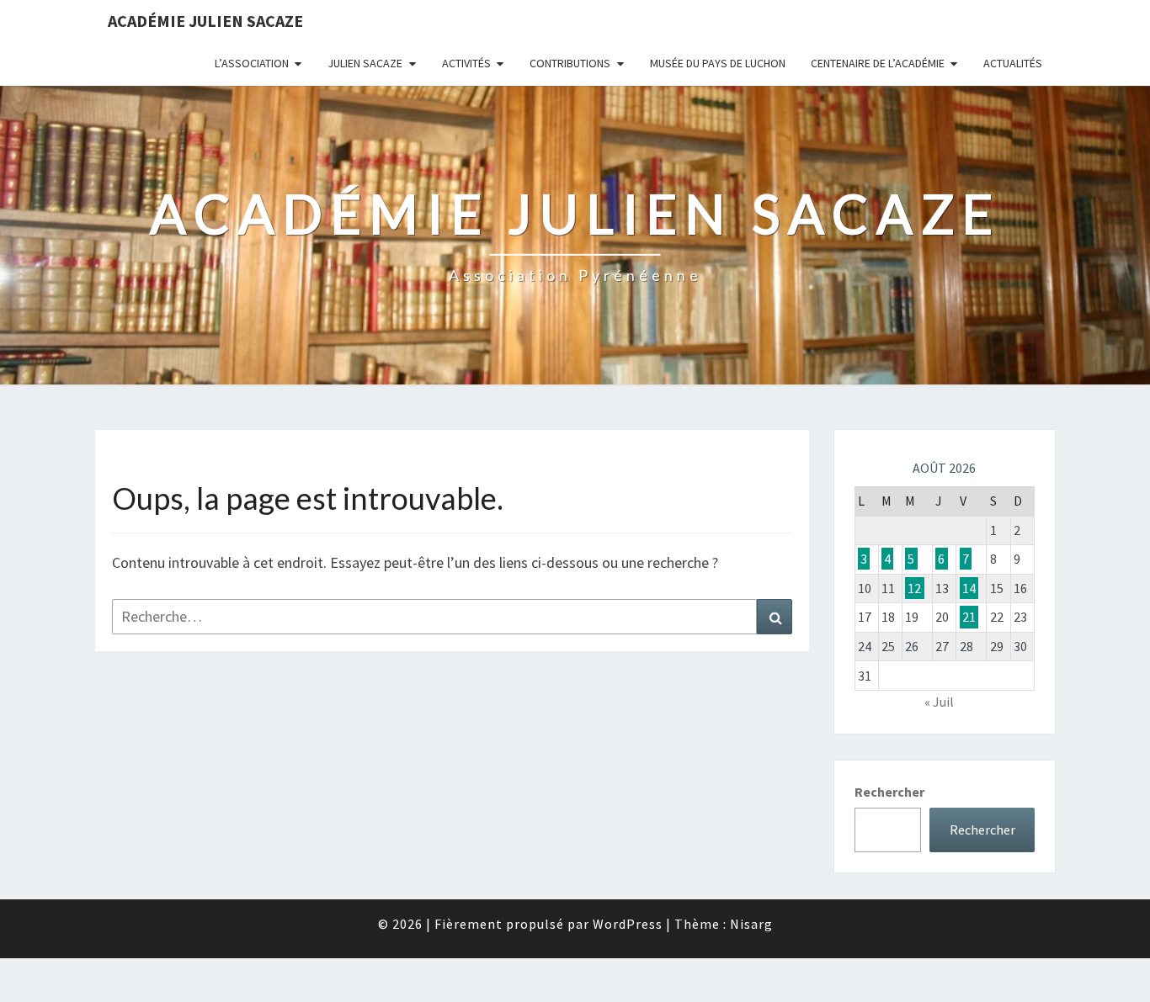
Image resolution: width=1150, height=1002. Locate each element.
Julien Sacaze (364, 63)
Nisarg (751, 923)
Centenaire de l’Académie (878, 63)
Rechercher (889, 791)
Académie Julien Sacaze (205, 20)
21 (969, 616)
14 (969, 588)
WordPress (628, 923)
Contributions (570, 63)
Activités (466, 63)
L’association (252, 63)
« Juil (939, 701)
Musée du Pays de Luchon (717, 63)
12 (914, 588)
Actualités (1012, 63)
